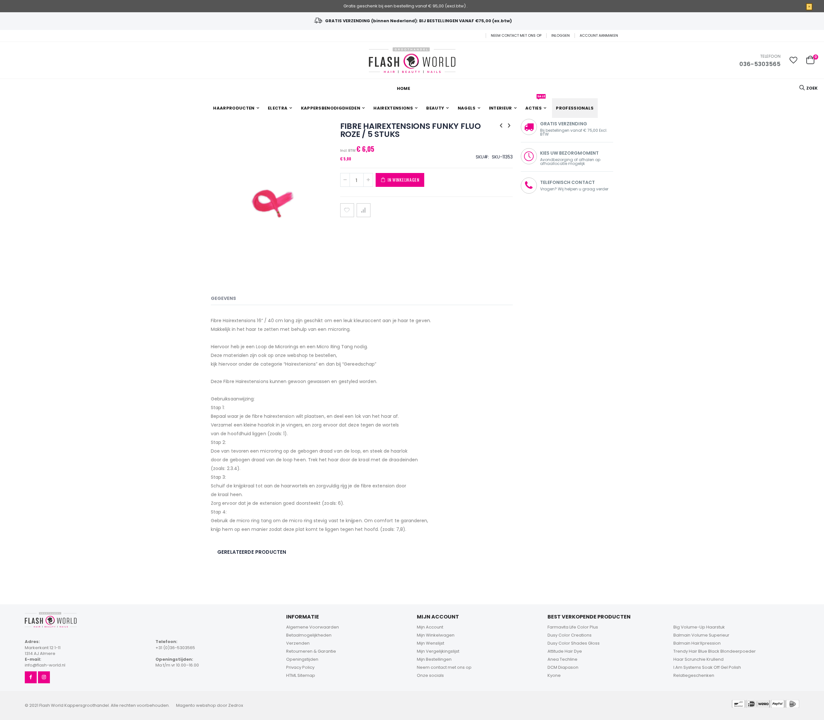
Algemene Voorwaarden (312, 627)
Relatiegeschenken (693, 675)
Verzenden (298, 643)
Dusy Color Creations (570, 635)
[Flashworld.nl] (412, 60)
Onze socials (430, 675)
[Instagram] (44, 677)
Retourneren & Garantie (311, 651)
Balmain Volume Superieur (701, 635)
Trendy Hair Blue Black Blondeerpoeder (714, 651)
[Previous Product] (501, 125)
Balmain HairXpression (697, 643)
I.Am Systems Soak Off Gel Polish (707, 667)
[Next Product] (509, 125)
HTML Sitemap (300, 675)
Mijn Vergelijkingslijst (438, 651)
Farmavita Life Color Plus (573, 627)
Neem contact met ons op (516, 35)
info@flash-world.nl (45, 665)
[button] (793, 60)
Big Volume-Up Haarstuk (699, 627)
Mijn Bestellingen (434, 659)
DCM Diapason (563, 667)
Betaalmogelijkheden (309, 635)
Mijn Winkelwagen (435, 635)
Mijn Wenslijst (430, 643)
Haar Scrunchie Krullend (698, 659)
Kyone (554, 675)
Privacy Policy (300, 667)
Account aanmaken (599, 35)
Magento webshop (196, 705)
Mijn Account (430, 627)
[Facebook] (31, 677)
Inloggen (560, 35)
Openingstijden (302, 659)
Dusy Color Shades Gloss (574, 643)
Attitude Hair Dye (565, 651)
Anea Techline (562, 659)
